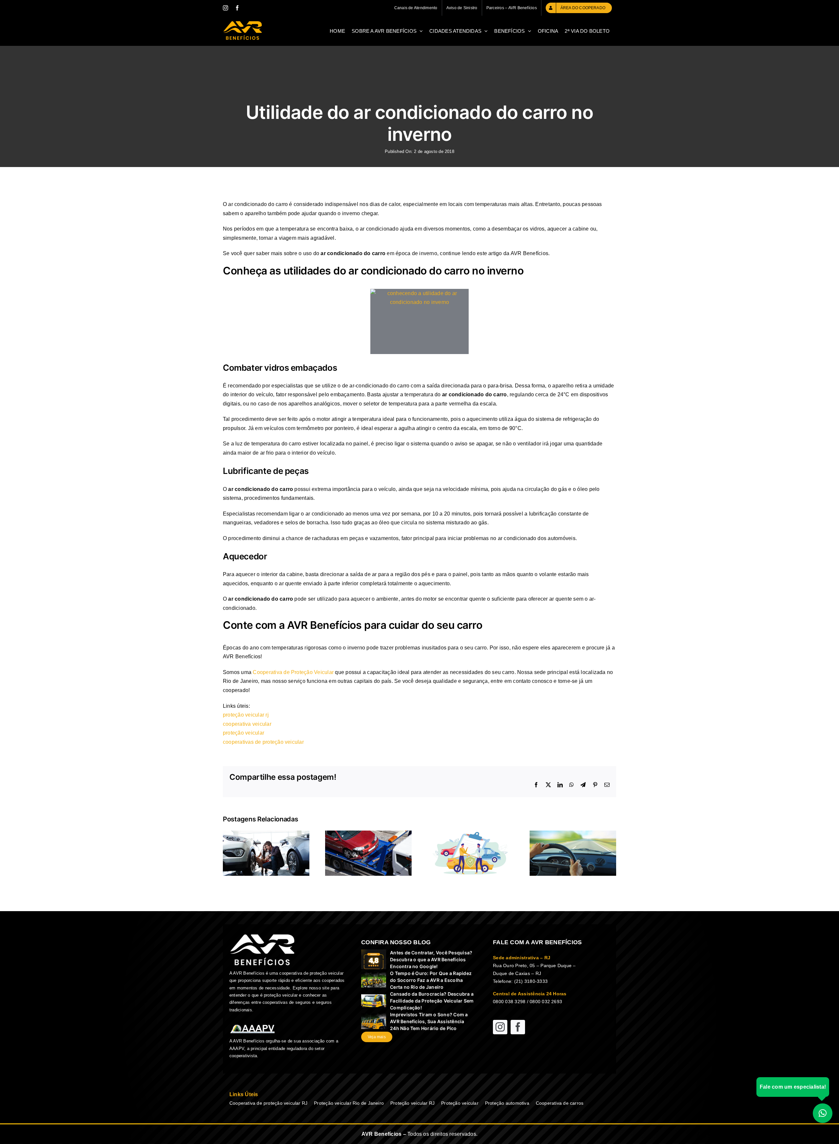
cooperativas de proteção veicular (263, 742)
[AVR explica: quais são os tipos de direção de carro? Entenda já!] (573, 833)
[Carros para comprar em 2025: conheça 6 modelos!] (266, 833)
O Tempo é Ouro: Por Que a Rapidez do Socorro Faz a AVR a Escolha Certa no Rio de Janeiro (431, 980)
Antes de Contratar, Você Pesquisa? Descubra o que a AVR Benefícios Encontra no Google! (431, 959)
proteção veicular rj (246, 715)
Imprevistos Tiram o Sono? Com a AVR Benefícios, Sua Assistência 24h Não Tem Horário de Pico (429, 1021)
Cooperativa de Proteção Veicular (293, 672)
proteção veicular (243, 733)
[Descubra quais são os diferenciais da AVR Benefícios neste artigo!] (470, 833)
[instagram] (500, 1027)
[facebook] (518, 1027)
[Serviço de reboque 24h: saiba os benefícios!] (368, 833)
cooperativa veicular (247, 724)
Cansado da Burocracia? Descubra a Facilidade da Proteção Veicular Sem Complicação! (432, 1000)
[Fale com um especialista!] (822, 1113)
